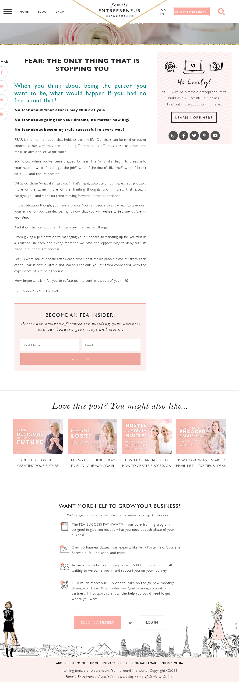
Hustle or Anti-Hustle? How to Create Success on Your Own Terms (146, 463)
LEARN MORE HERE (194, 117)
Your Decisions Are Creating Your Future (38, 463)
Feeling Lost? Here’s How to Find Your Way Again (92, 463)
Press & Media (172, 663)
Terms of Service (85, 663)
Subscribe (80, 359)
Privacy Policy (115, 663)
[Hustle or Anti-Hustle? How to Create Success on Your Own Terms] (147, 436)
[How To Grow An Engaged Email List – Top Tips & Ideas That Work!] (201, 436)
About (61, 663)
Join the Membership (191, 11)
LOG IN (152, 622)
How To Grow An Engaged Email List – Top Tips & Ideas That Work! (201, 463)
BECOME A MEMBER (97, 622)
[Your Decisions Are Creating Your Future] (38, 436)
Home (24, 11)
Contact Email (144, 663)
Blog (42, 11)
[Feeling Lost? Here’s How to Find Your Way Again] (92, 436)
